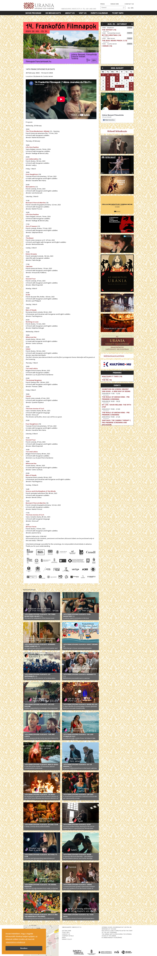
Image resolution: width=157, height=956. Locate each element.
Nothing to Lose (32, 322)
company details (68, 936)
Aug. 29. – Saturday (117, 24)
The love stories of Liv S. (35, 409)
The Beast (30, 238)
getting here (66, 930)
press (64, 937)
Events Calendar (99, 13)
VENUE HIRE (114, 4)
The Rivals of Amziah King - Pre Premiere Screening (116, 398)
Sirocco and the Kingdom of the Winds (41, 491)
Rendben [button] (23, 948)
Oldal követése (110, 120)
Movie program (33, 13)
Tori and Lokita (32, 368)
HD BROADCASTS (53, 13)
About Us (70, 13)
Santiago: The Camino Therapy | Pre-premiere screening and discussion (116, 422)
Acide (28, 295)
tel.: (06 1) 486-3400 (89, 9)
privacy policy (67, 939)
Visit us (82, 13)
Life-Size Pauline (32, 214)
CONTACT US (129, 4)
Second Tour (31, 279)
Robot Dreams (31, 254)
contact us (66, 934)
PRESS (102, 4)
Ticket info (117, 13)
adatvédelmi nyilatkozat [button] (15, 942)
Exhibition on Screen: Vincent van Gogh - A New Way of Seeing (116, 390)
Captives (29, 266)
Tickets (129, 27)
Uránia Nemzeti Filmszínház (113, 115)
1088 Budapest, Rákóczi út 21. (71, 9)
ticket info (66, 932)
